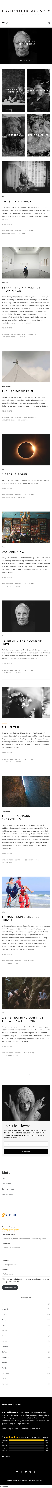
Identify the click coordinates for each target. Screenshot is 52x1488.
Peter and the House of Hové (22, 642)
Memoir (5, 1347)
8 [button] (37, 61)
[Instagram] (30, 1472)
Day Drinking (13, 551)
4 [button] (24, 61)
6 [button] (31, 61)
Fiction (4, 1331)
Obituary (5, 1352)
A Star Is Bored (15, 474)
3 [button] (21, 61)
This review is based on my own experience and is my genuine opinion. (27, 1280)
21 (29, 1075)
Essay (4, 1325)
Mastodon (6, 1456)
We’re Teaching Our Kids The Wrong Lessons (23, 1019)
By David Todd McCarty (11, 231)
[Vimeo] (22, 1472)
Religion (5, 1368)
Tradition (5, 1373)
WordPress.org (7, 1194)
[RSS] (17, 1472)
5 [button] (27, 61)
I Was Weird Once (17, 201)
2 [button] (18, 61)
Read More (26, 49)
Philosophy (6, 386)
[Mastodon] (26, 1472)
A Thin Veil (11, 727)
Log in (4, 1178)
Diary (4, 1320)
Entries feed (6, 1184)
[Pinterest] (35, 1472)
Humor (4, 1341)
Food (4, 1336)
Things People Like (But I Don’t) (23, 918)
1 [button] (15, 61)
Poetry (4, 1362)
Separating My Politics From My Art (21, 289)
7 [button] (34, 61)
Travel (4, 547)
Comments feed (8, 1189)
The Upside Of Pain (17, 391)
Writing (5, 283)
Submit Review (10, 1288)
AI (2, 1304)
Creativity (5, 1309)
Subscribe (26, 1151)
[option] (26, 46)
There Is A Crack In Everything (18, 817)
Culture (5, 197)
